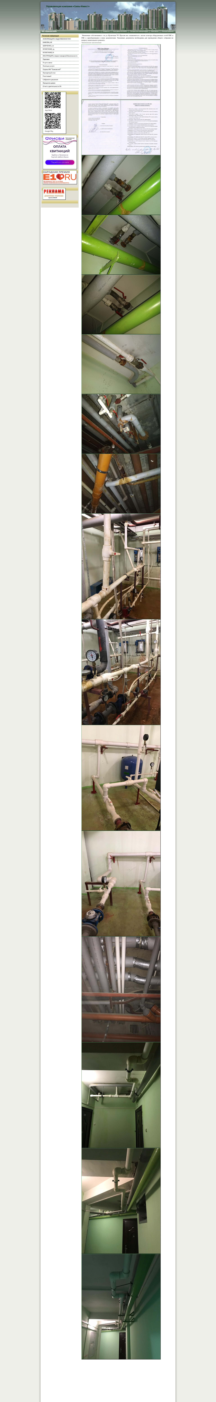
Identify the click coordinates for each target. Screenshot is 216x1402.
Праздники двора (49, 83)
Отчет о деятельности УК (52, 86)
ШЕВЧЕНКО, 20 (48, 46)
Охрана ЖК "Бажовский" (52, 69)
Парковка (46, 59)
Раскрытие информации (139, 31)
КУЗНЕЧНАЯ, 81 (48, 52)
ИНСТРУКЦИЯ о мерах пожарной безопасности (60, 56)
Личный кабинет (168, 31)
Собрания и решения (50, 80)
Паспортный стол (49, 73)
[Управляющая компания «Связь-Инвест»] (108, 16)
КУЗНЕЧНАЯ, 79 (48, 49)
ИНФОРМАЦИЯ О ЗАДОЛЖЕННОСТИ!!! (57, 39)
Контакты (154, 31)
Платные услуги (48, 66)
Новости (106, 31)
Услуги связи (47, 63)
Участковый (47, 76)
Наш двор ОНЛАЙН (120, 31)
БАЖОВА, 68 (47, 42)
